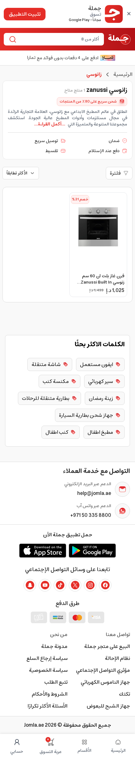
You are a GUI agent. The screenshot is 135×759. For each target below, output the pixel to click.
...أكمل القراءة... (49, 124)
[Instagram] (90, 585)
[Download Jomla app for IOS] (42, 550)
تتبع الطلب (56, 682)
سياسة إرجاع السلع (47, 658)
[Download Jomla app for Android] (92, 550)
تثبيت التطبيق (24, 14)
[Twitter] (75, 585)
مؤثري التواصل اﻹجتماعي (103, 670)
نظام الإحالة (117, 658)
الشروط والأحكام (50, 694)
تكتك (124, 694)
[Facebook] (105, 585)
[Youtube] (44, 585)
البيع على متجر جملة (107, 646)
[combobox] (59, 39)
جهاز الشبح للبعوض (108, 706)
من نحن (59, 634)
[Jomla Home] (119, 39)
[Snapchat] (29, 585)
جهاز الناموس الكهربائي (105, 682)
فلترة (115, 173)
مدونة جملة (54, 646)
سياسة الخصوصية (48, 670)
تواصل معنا (118, 634)
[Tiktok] (60, 585)
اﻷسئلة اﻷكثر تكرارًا (48, 706)
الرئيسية (122, 74)
